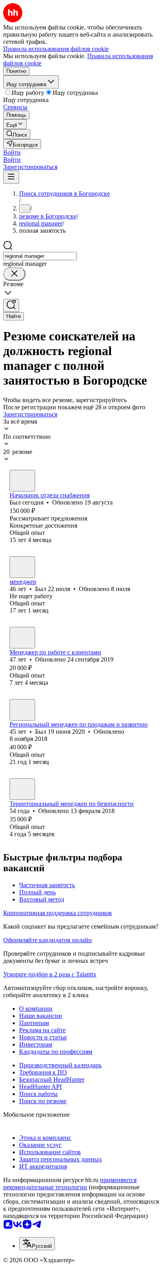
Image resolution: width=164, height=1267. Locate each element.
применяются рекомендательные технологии (70, 1183)
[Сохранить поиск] (11, 305)
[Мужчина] (22, 480)
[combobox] (40, 256)
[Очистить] (14, 274)
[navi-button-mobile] (11, 177)
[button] (12, 152)
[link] (16, 134)
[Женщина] (22, 637)
